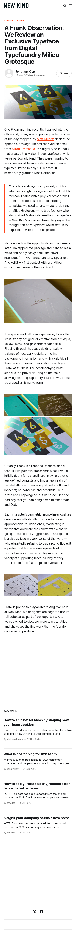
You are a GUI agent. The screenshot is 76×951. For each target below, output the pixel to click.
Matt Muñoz (45, 139)
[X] (34, 912)
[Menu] (71, 6)
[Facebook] (41, 912)
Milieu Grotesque (23, 149)
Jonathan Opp (25, 71)
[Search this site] (65, 6)
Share (64, 73)
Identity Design (14, 20)
